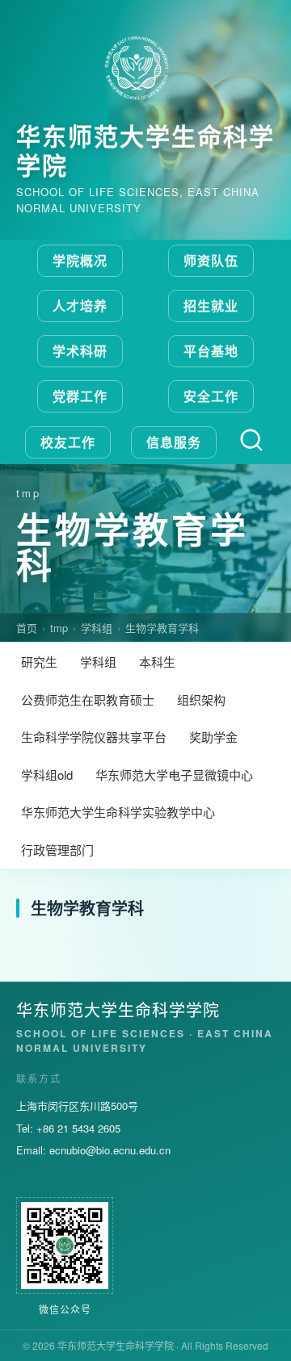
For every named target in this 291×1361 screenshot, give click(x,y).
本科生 (157, 661)
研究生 (39, 661)
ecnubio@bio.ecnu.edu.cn (110, 1150)
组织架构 (201, 699)
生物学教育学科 (162, 627)
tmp (59, 627)
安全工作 (210, 396)
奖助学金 (213, 736)
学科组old (47, 774)
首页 (26, 627)
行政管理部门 (57, 849)
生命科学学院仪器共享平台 (94, 736)
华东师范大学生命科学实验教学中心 (118, 811)
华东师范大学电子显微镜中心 (174, 774)
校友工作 (67, 442)
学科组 (96, 627)
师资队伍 (210, 260)
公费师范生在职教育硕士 (87, 699)
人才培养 (80, 305)
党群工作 (80, 396)
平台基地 (210, 350)
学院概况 (80, 260)
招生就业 (210, 305)
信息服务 (173, 442)
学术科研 (80, 350)
